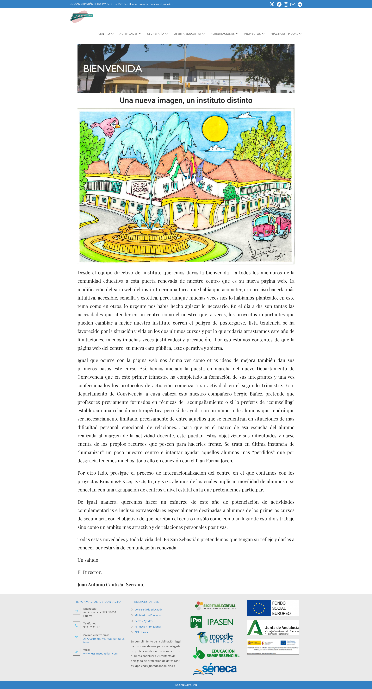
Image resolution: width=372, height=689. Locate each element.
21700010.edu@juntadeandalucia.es (104, 640)
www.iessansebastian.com (100, 653)
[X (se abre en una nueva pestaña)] (272, 4)
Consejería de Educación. (149, 609)
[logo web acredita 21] (273, 646)
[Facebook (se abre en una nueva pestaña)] (279, 4)
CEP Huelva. (141, 632)
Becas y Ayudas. (144, 621)
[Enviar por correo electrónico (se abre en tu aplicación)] (292, 4)
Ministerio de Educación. (149, 615)
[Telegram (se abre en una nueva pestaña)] (299, 4)
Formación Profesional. (148, 626)
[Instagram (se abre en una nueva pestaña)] (286, 4)
